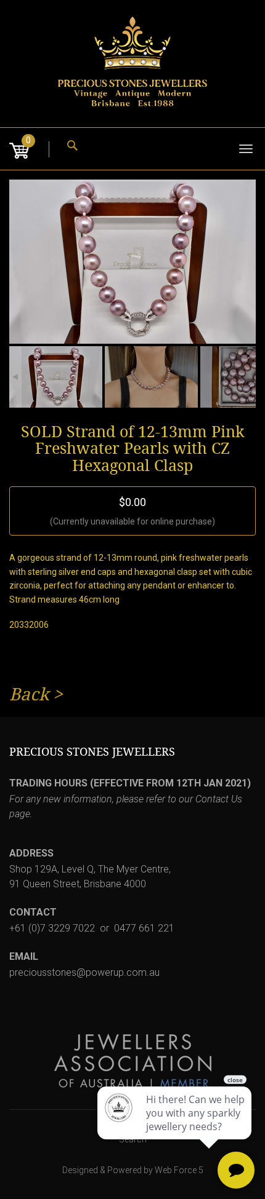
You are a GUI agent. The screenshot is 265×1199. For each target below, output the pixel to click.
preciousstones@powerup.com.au (84, 972)
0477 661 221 (144, 928)
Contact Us (218, 799)
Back (29, 694)
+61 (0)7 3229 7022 (52, 928)
